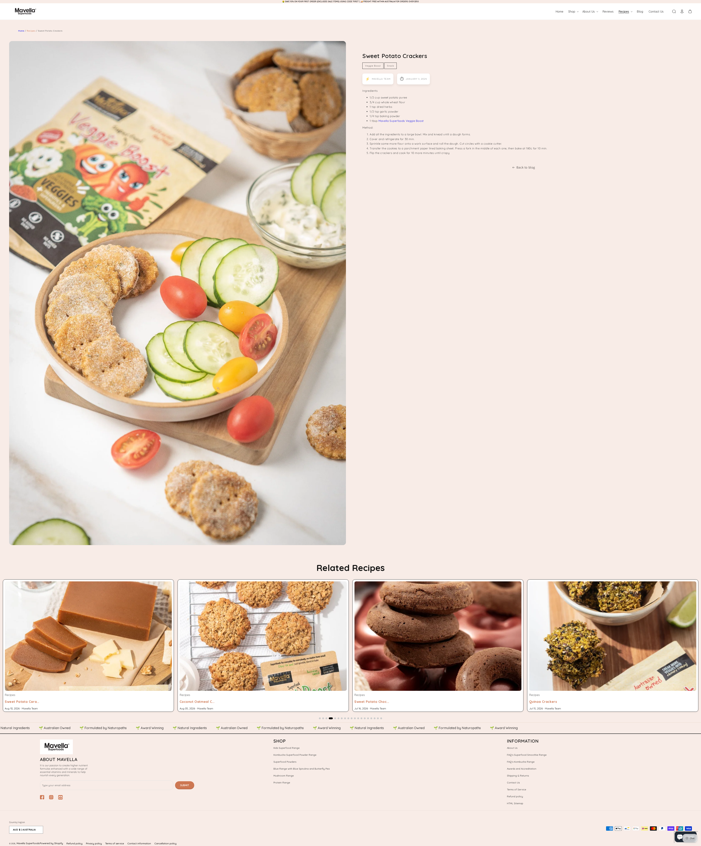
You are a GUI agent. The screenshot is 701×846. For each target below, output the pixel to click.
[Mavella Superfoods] (117, 746)
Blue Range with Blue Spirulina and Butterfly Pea (301, 768)
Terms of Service (516, 789)
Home (21, 31)
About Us (512, 747)
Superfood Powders (284, 761)
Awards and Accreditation (521, 768)
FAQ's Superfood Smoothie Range (527, 754)
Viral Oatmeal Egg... (371, 702)
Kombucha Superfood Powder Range (294, 754)
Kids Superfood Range (286, 747)
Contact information (139, 843)
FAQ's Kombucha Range (521, 761)
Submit (184, 785)
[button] (573, 11)
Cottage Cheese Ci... (546, 702)
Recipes (31, 31)
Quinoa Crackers (194, 702)
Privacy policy (94, 843)
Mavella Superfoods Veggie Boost (401, 121)
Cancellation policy (165, 843)
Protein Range (281, 782)
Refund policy (515, 796)
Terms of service (114, 843)
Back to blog (525, 167)
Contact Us (513, 782)
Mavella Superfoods (28, 843)
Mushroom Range (283, 775)
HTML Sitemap (515, 803)
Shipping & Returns (518, 775)
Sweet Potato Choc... (22, 702)
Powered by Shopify (51, 843)
